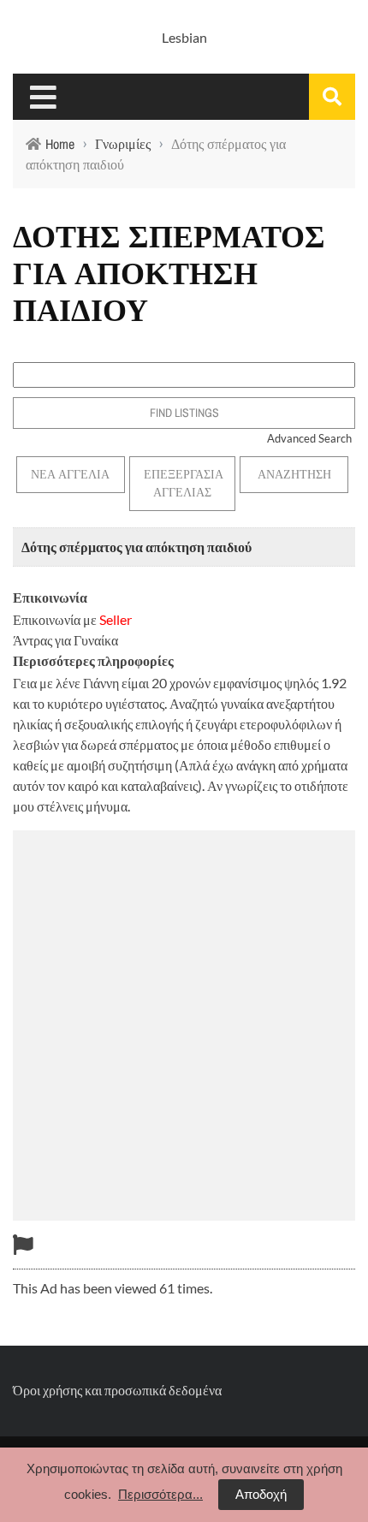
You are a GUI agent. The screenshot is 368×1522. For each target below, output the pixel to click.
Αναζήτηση (294, 474)
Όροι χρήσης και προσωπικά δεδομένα (117, 1390)
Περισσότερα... (160, 1494)
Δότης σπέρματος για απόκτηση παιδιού (136, 546)
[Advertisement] (184, 1023)
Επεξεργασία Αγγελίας (183, 483)
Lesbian (184, 37)
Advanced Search (309, 438)
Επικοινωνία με (72, 619)
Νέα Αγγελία (70, 474)
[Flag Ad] (23, 1244)
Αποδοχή (261, 1494)
